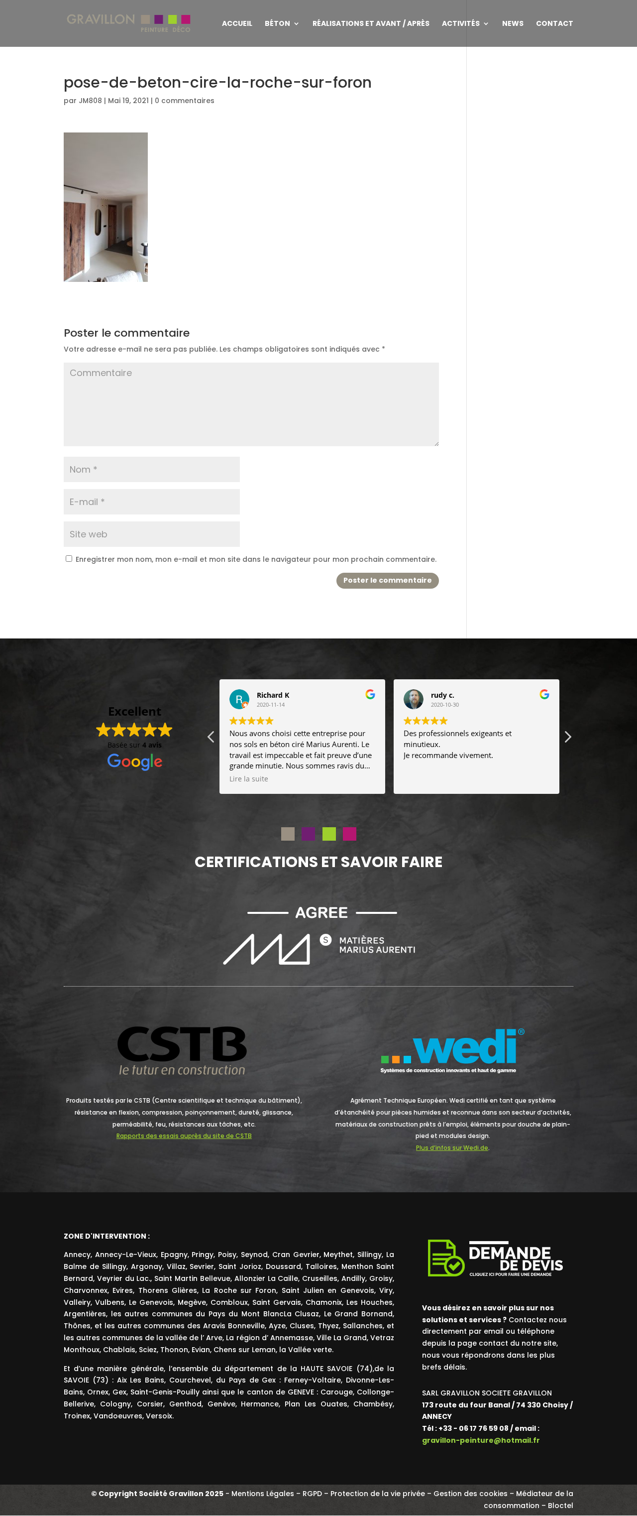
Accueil (237, 24)
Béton (277, 24)
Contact (554, 24)
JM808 (90, 101)
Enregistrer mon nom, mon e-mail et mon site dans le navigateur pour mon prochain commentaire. (256, 559)
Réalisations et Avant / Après (371, 24)
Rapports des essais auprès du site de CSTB (184, 1136)
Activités (461, 24)
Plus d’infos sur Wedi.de (452, 1147)
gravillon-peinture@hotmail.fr (481, 1440)
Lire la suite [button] (248, 778)
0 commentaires (184, 101)
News (513, 24)
